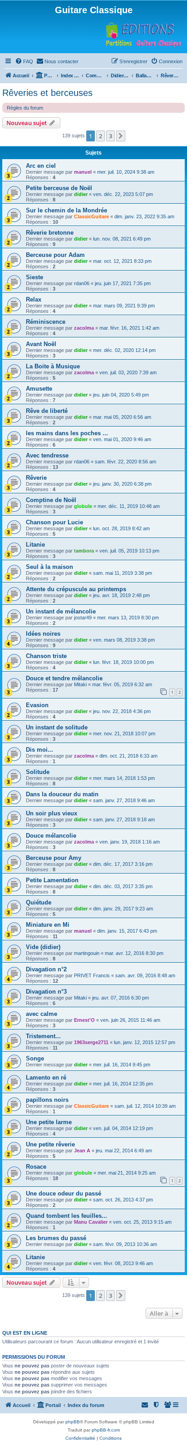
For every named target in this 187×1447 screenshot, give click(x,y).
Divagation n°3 (46, 991)
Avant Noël (41, 344)
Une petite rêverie (50, 1144)
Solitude (37, 772)
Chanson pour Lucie (54, 522)
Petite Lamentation (52, 880)
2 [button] (100, 136)
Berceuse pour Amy (53, 857)
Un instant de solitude (57, 727)
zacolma (84, 328)
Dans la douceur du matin (62, 794)
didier (81, 194)
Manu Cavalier (91, 1222)
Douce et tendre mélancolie (64, 678)
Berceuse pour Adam (55, 254)
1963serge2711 (91, 1042)
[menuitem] (24, 61)
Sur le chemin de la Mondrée (66, 210)
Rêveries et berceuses (47, 93)
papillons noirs (47, 1099)
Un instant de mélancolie (61, 611)
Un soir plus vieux (51, 813)
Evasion (37, 705)
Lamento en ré (46, 1077)
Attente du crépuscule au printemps (76, 589)
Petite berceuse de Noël (59, 188)
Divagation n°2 (46, 969)
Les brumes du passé (56, 1238)
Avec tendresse (47, 455)
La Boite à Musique (53, 366)
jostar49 (83, 617)
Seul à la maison (49, 566)
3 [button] (110, 136)
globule (83, 506)
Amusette (39, 388)
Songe (35, 1058)
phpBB (72, 1421)
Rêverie (36, 477)
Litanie (35, 544)
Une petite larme (49, 1122)
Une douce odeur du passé (63, 1193)
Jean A (82, 1150)
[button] (120, 136)
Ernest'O (84, 1020)
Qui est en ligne (24, 1333)
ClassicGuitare (91, 216)
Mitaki (80, 684)
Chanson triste (46, 656)
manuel (83, 172)
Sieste (34, 277)
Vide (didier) (43, 947)
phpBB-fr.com (106, 1429)
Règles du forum (25, 108)
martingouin (86, 953)
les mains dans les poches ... (67, 433)
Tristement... (43, 1036)
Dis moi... (39, 749)
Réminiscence (45, 321)
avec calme (41, 1013)
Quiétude (38, 902)
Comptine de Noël (51, 500)
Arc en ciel (41, 165)
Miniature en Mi (47, 924)
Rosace (36, 1166)
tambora (84, 550)
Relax (33, 299)
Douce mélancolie (51, 835)
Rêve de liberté (47, 410)
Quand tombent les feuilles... (66, 1215)
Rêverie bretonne (50, 232)
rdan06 (81, 283)
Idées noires (43, 633)
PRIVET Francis (92, 975)
